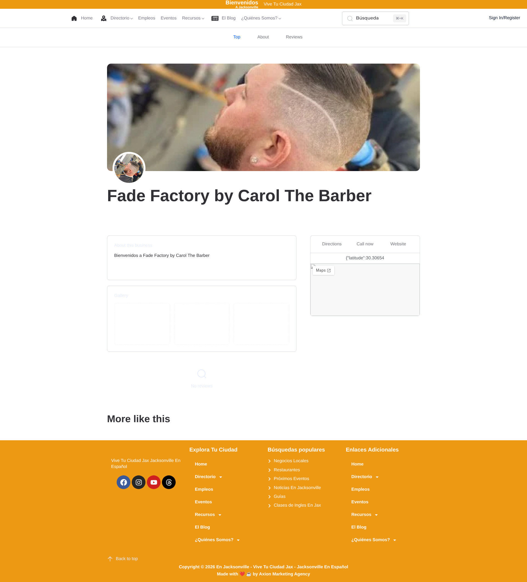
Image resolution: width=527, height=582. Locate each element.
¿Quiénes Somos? (214, 540)
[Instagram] (138, 482)
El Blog (202, 527)
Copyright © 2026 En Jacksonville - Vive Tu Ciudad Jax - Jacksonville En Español (263, 567)
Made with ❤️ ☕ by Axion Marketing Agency (263, 574)
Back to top (127, 559)
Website (398, 244)
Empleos (204, 489)
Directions (331, 244)
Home (201, 464)
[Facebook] (123, 482)
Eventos (203, 502)
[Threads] (169, 482)
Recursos (205, 514)
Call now (365, 244)
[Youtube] (154, 482)
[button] (468, 18)
